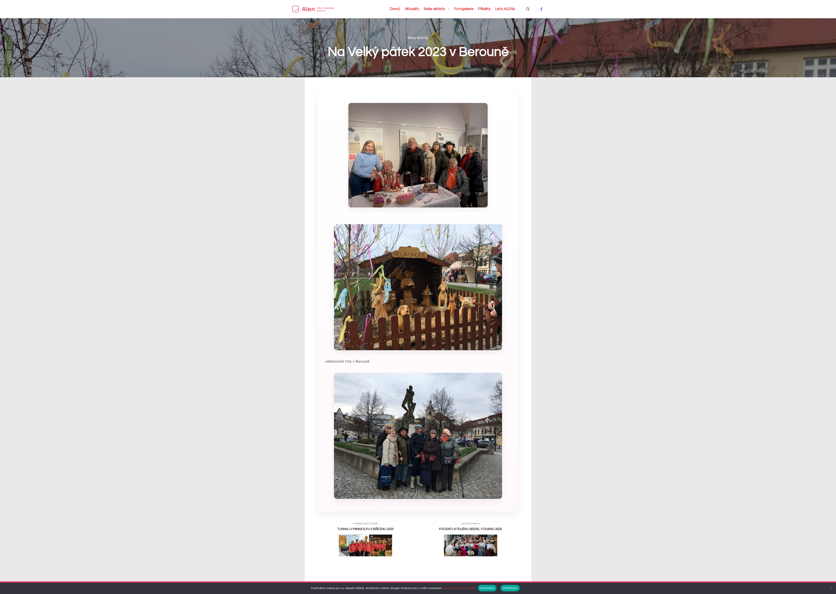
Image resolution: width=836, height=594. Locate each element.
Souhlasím (487, 588)
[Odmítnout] (830, 588)
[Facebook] (541, 9)
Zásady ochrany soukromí (459, 588)
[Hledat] (528, 9)
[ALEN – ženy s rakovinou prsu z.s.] (313, 9)
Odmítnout (510, 588)
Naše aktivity (418, 38)
